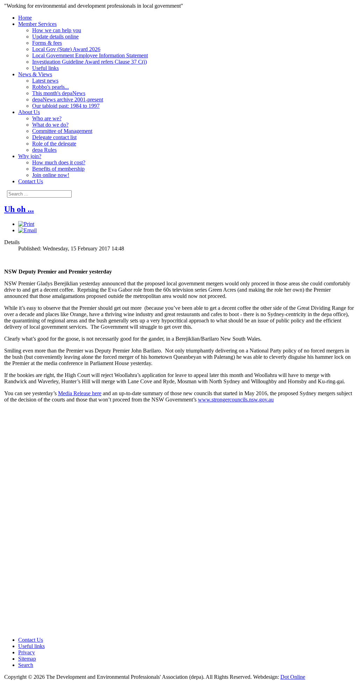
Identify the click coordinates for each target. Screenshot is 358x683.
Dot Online (292, 677)
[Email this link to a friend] (27, 230)
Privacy (26, 652)
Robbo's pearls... (50, 87)
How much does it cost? (58, 162)
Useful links (45, 68)
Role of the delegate (54, 144)
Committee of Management (62, 131)
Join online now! (50, 175)
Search (25, 665)
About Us (29, 112)
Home (25, 18)
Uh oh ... (19, 209)
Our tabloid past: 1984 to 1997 (66, 106)
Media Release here (79, 393)
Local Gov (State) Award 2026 (66, 49)
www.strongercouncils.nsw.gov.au (236, 400)
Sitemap (27, 659)
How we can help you (56, 30)
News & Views (35, 74)
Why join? (29, 156)
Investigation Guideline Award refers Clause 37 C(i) (89, 62)
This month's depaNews (58, 93)
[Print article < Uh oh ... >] (26, 224)
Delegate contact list (54, 137)
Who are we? (47, 118)
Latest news (45, 81)
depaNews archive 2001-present (67, 99)
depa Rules (44, 150)
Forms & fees (47, 43)
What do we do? (50, 125)
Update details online (55, 37)
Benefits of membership (58, 169)
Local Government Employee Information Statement (90, 55)
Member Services (37, 24)
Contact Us (30, 181)
